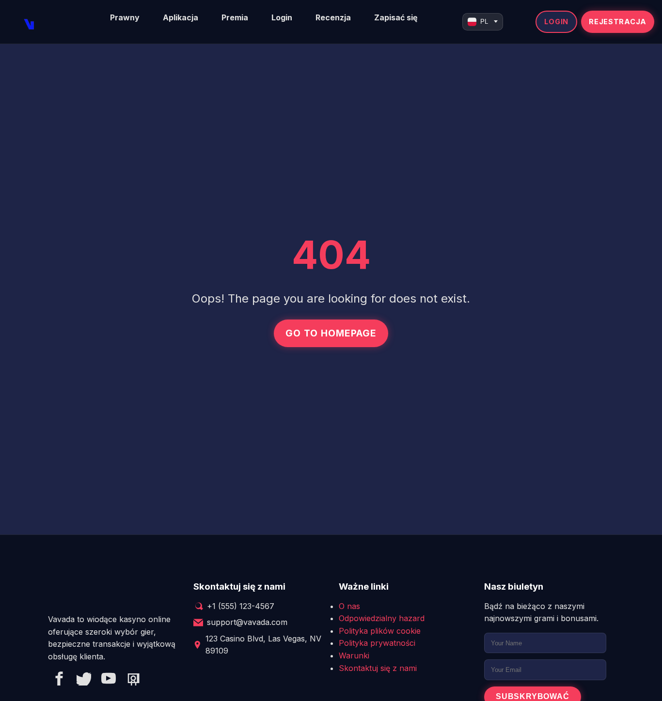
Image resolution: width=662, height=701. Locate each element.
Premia (234, 17)
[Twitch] (133, 680)
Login (281, 17)
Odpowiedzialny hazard (382, 618)
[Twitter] (84, 680)
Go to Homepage (330, 333)
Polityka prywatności (377, 643)
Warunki (354, 655)
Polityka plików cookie (380, 631)
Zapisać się (396, 17)
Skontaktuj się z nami (378, 668)
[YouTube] (108, 680)
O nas (349, 606)
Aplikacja (180, 17)
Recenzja (333, 17)
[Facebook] (59, 680)
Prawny (125, 17)
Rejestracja (617, 21)
